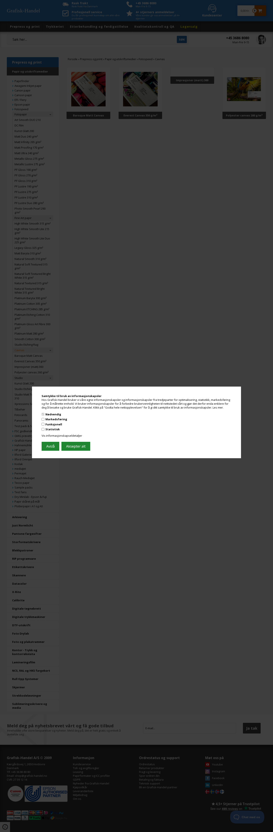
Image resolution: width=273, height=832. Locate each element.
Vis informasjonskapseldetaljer (62, 436)
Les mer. (218, 407)
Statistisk (52, 429)
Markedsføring (56, 419)
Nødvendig (53, 414)
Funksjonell (53, 424)
